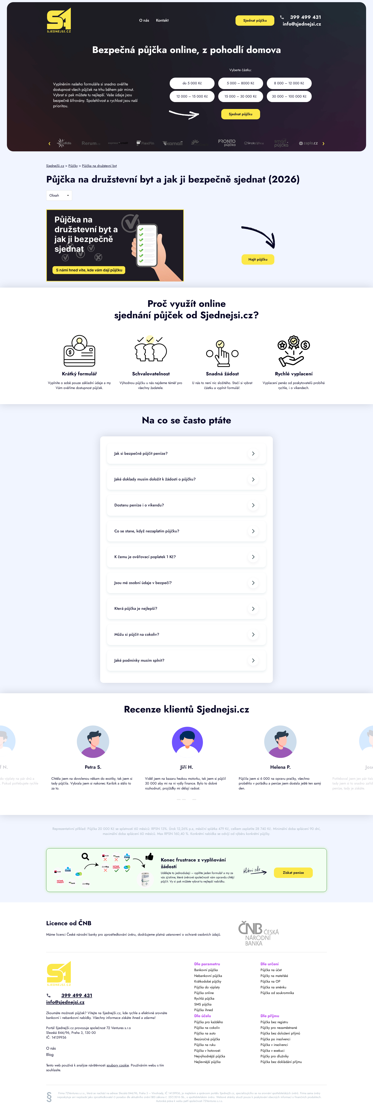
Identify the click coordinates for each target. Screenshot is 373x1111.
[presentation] (49, 143)
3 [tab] (189, 799)
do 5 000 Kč (192, 83)
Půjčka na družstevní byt (99, 165)
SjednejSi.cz (55, 165)
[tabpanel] (93, 759)
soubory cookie (118, 1065)
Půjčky (73, 165)
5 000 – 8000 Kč (240, 83)
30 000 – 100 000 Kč (289, 96)
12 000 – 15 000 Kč (192, 96)
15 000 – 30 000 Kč (240, 96)
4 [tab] (194, 799)
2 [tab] (183, 799)
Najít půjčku (257, 259)
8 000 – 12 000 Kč (289, 83)
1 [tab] (178, 799)
